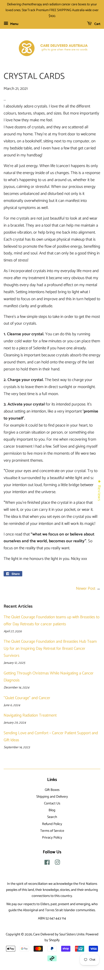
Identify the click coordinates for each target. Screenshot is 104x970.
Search (52, 817)
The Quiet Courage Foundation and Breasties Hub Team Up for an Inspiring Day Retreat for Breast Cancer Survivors (50, 648)
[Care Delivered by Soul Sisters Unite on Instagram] (57, 863)
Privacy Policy (52, 837)
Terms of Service (52, 831)
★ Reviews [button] (99, 490)
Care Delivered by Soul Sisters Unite (58, 934)
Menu (13, 24)
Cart (97, 24)
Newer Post (85, 588)
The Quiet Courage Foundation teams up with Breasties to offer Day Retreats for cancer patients (51, 620)
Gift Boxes (52, 790)
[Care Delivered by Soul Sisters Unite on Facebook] (47, 863)
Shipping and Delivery (52, 797)
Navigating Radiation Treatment (30, 715)
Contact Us (52, 803)
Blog (52, 810)
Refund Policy (52, 824)
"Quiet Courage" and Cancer (27, 698)
